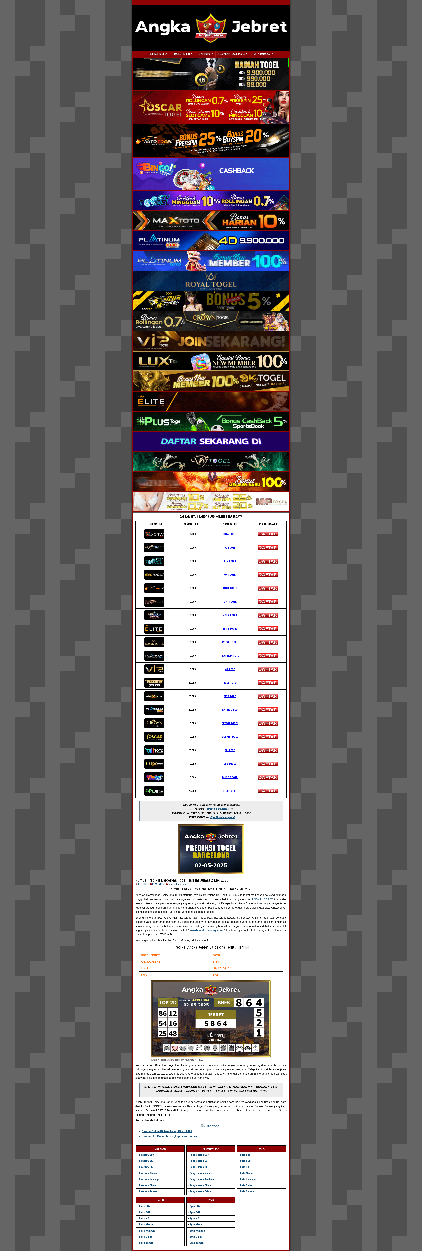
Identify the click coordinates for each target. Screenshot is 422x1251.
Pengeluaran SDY (199, 1154)
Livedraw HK (146, 1167)
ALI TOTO (230, 750)
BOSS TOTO (230, 682)
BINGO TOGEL (230, 777)
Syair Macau (196, 1224)
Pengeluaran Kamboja (202, 1179)
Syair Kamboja (197, 1230)
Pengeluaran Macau (201, 1173)
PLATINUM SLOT (230, 709)
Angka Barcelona (178, 884)
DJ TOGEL (229, 547)
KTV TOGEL (230, 561)
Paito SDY (144, 1206)
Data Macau (246, 1173)
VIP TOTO (230, 669)
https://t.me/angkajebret (222, 817)
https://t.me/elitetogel (218, 808)
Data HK (244, 1167)
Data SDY (245, 1154)
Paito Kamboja (147, 1230)
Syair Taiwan (197, 1242)
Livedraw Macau (148, 1173)
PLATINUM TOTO (230, 655)
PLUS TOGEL (230, 791)
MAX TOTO (230, 696)
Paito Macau (146, 1224)
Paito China (145, 1236)
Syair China (196, 1236)
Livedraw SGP (146, 1160)
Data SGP (245, 1160)
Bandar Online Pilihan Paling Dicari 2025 (167, 1131)
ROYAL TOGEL (230, 642)
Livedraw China (147, 1185)
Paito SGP (144, 1212)
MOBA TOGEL (229, 615)
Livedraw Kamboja (149, 1179)
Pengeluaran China (200, 1185)
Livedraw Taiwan (148, 1191)
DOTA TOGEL (230, 534)
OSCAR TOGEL (230, 736)
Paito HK (144, 1218)
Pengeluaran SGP (199, 1160)
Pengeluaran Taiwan (201, 1191)
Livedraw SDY (146, 1154)
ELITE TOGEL (230, 628)
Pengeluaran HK (199, 1167)
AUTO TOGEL (230, 588)
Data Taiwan (247, 1191)
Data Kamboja (248, 1179)
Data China (246, 1185)
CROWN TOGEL (230, 723)
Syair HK (194, 1218)
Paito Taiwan (146, 1242)
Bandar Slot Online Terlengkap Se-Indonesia (169, 1136)
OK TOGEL (230, 574)
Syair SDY (195, 1206)
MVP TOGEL (230, 601)
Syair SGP (195, 1212)
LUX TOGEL (230, 763)
